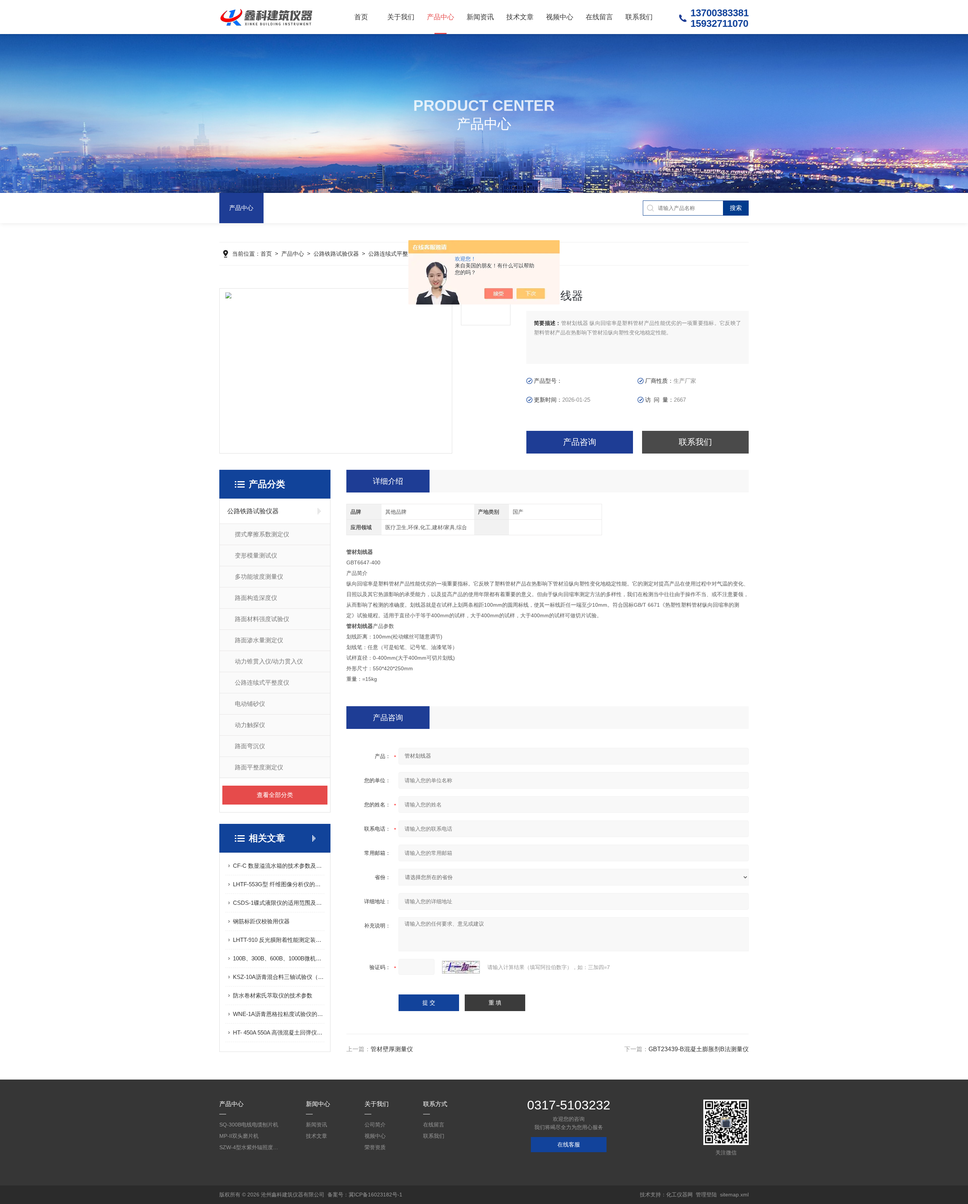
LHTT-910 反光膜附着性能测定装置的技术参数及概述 (278, 940)
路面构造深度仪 (256, 598)
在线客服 (568, 1144)
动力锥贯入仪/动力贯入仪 (269, 661)
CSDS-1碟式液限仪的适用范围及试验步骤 (278, 903)
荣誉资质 (375, 1147)
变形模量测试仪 (256, 555)
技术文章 (520, 17)
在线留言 (599, 17)
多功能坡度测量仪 (259, 576)
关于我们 (400, 17)
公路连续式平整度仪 (393, 253)
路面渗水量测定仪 (259, 640)
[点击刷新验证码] (461, 967)
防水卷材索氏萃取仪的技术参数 (272, 995)
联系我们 (639, 17)
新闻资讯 (480, 17)
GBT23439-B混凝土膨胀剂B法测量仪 (698, 1049)
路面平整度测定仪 (259, 767)
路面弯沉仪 (250, 746)
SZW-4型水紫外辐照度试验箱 (249, 1147)
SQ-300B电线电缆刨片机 (248, 1125)
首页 (361, 17)
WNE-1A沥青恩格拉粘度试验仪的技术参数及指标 (278, 1014)
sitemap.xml (734, 1195)
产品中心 (440, 17)
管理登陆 (706, 1195)
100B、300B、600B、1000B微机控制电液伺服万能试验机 (278, 958)
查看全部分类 (275, 795)
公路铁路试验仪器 (336, 253)
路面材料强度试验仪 (262, 619)
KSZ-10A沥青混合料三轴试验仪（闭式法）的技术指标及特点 (278, 977)
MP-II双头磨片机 (239, 1136)
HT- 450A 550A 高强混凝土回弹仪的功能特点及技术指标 (278, 1032)
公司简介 (375, 1125)
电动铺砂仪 (250, 704)
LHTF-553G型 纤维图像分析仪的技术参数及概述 (278, 884)
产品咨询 (579, 442)
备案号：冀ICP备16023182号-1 (364, 1195)
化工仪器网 (679, 1195)
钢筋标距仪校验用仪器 (261, 921)
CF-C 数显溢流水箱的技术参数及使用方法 (278, 865)
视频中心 (559, 17)
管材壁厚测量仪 (392, 1049)
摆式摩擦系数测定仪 (262, 534)
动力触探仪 (250, 725)
